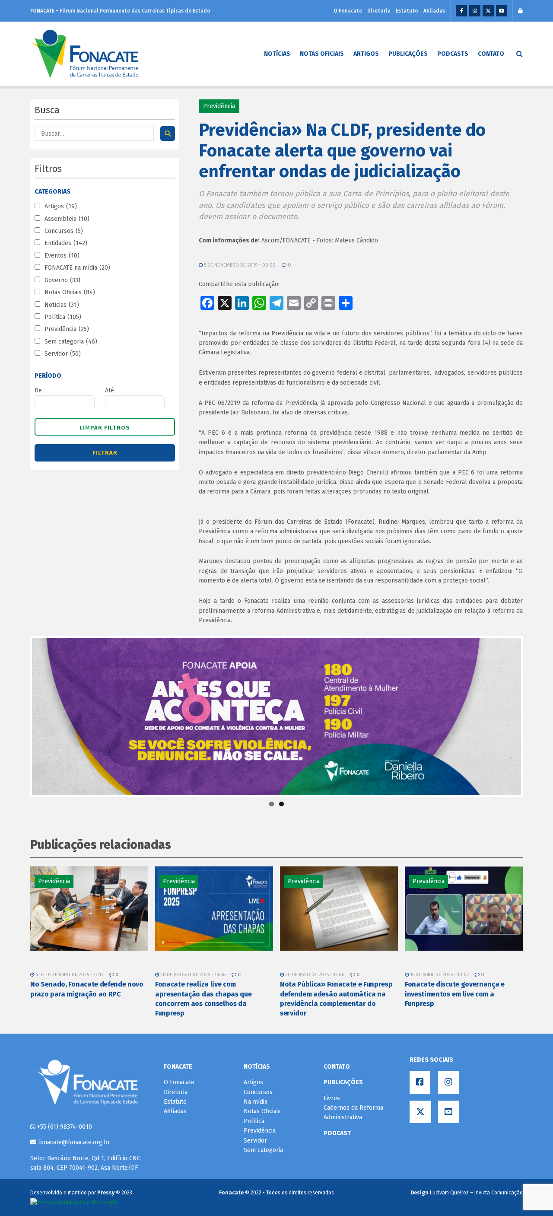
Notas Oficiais (322, 53)
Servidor (62, 353)
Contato (491, 53)
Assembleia (66, 219)
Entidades (65, 243)
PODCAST (337, 1133)
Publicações (408, 53)
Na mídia (255, 1101)
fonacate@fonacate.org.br (73, 1142)
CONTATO (337, 1066)
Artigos (366, 53)
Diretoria (379, 11)
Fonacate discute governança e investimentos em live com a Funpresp (455, 994)
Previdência (66, 329)
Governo (62, 280)
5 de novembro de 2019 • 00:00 (239, 265)
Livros (332, 1098)
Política (62, 317)
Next (534, 716)
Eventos (61, 255)
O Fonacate (348, 11)
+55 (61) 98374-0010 (63, 1126)
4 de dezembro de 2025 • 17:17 (68, 974)
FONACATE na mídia (77, 267)
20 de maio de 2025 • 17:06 (314, 974)
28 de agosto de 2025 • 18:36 (192, 974)
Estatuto (407, 11)
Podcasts (452, 53)
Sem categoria (70, 341)
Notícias (277, 53)
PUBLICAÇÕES (343, 1082)
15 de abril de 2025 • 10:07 (439, 974)
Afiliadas (434, 11)
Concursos (63, 231)
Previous (19, 716)
